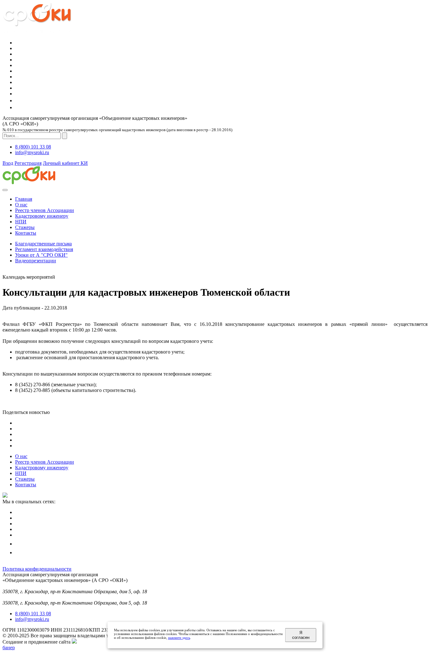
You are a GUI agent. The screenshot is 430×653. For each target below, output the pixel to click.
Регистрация (28, 163)
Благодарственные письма (43, 243)
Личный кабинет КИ (65, 163)
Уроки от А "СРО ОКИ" (41, 255)
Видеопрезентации (35, 260)
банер (9, 647)
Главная (23, 199)
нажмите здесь (179, 637)
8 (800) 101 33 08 (33, 146)
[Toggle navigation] (5, 190)
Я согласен (300, 635)
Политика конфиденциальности (37, 569)
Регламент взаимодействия (44, 249)
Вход (8, 163)
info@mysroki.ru (32, 152)
